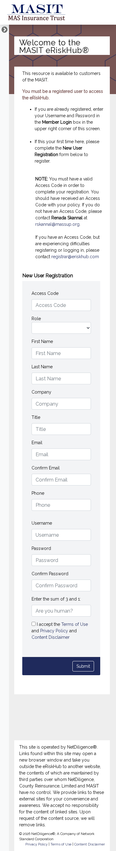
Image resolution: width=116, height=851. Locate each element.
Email (37, 442)
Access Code (45, 293)
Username (42, 523)
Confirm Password (50, 573)
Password (41, 548)
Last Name (42, 366)
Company (41, 392)
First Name (42, 341)
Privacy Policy (54, 630)
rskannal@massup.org (57, 224)
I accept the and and (60, 631)
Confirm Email (46, 467)
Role (36, 318)
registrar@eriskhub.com (75, 256)
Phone (38, 493)
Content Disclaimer (51, 637)
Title (36, 417)
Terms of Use (74, 624)
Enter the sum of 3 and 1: (56, 599)
